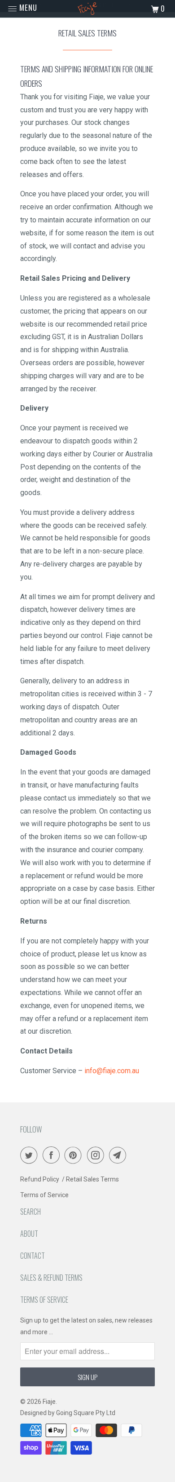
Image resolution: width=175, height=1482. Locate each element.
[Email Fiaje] (119, 1154)
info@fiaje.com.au (111, 1070)
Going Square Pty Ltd (85, 1412)
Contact (32, 1255)
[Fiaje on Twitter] (30, 1154)
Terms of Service (44, 1195)
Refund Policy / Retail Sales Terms (69, 1179)
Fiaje (49, 1401)
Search (30, 1211)
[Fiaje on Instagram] (97, 1154)
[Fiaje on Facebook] (53, 1154)
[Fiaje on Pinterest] (75, 1154)
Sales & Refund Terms (51, 1277)
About (29, 1233)
